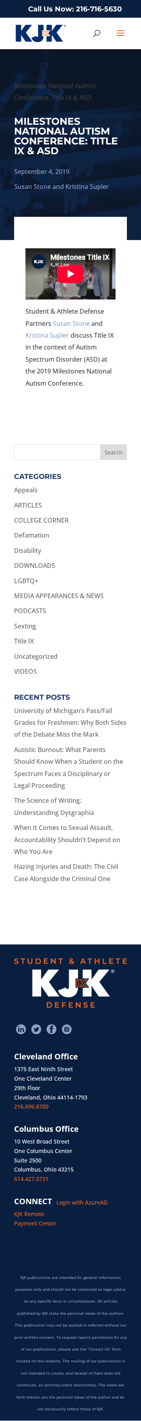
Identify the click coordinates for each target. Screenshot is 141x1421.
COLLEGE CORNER (41, 520)
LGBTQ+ (26, 581)
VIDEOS (25, 671)
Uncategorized (36, 656)
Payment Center (35, 1223)
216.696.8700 (31, 1106)
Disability (27, 550)
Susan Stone (32, 186)
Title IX (24, 641)
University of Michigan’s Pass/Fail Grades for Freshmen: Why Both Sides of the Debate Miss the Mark (70, 722)
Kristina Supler (87, 186)
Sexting (25, 626)
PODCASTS (30, 610)
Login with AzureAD (82, 1202)
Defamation (31, 535)
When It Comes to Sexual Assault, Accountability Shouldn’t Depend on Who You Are (67, 839)
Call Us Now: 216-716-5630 (75, 9)
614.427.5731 (31, 1179)
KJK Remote (29, 1214)
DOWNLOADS (34, 565)
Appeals (26, 490)
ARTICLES (28, 505)
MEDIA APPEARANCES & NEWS (59, 595)
